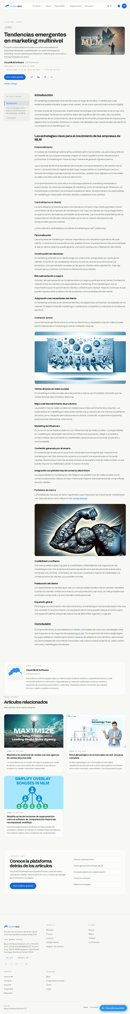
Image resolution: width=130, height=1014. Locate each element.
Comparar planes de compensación (89, 872)
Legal (48, 989)
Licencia (49, 938)
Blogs (19, 22)
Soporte (7, 985)
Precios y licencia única (84, 859)
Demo (48, 6)
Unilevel (92, 938)
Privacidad (94, 1007)
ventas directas (79, 498)
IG (26, 964)
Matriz (91, 934)
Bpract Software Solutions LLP (15, 1009)
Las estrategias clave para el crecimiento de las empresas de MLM (15, 110)
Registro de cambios (54, 946)
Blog (48, 976)
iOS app (9, 958)
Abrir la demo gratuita (14, 77)
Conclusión (11, 118)
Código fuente (52, 942)
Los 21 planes (94, 942)
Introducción (11, 103)
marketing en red (75, 633)
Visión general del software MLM (88, 866)
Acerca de (8, 976)
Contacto (8, 981)
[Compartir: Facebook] (45, 77)
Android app (23, 958)
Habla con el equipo (82, 884)
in (6, 964)
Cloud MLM (9, 22)
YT (16, 964)
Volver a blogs (10, 83)
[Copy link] (51, 77)
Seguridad (8, 989)
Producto (37, 6)
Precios (49, 934)
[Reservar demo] (124, 6)
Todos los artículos (82, 878)
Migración (8, 993)
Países (85, 1007)
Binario (91, 930)
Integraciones (75, 6)
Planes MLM (60, 6)
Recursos (89, 6)
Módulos (49, 930)
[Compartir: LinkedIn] (38, 77)
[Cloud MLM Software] (13, 6)
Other (8, 27)
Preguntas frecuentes (55, 981)
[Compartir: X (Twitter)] (32, 77)
